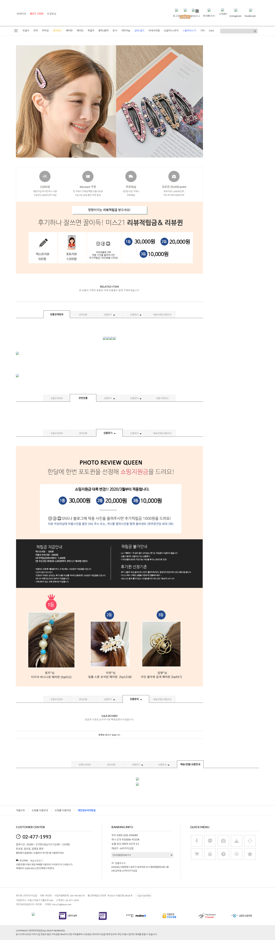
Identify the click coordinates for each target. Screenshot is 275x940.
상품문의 (134, 314)
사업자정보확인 (144, 895)
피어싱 (45, 30)
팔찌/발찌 (103, 30)
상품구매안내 (162, 398)
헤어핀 (69, 30)
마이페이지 (209, 15)
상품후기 (108, 314)
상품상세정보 (56, 314)
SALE (211, 30)
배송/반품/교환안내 (162, 314)
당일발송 (51, 13)
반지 (115, 30)
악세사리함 (154, 30)
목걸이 (91, 30)
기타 (202, 30)
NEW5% (21, 13)
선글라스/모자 (171, 30)
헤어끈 (80, 30)
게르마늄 (125, 30)
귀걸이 (25, 30)
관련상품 (83, 314)
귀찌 (35, 30)
